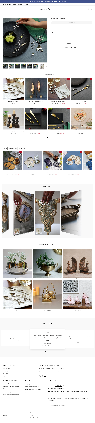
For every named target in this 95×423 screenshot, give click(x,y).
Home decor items (13, 148)
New (16, 12)
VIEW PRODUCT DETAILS (13, 98)
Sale (78, 12)
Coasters (5, 148)
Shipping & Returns (71, 47)
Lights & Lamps (63, 12)
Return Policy (5, 373)
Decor (22, 12)
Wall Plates (53, 12)
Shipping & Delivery (7, 376)
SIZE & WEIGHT (71, 43)
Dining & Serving (32, 12)
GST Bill (9, 4)
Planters (43, 12)
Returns (4, 4)
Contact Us (20, 4)
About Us (26, 4)
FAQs (4, 412)
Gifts (72, 12)
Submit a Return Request (8, 371)
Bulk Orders (14, 4)
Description (72, 40)
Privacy (31, 415)
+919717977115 (8, 391)
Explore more (22, 148)
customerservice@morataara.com (12, 394)
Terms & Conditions (34, 412)
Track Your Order (6, 368)
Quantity (54, 32)
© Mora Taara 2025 (34, 417)
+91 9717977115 (58, 385)
